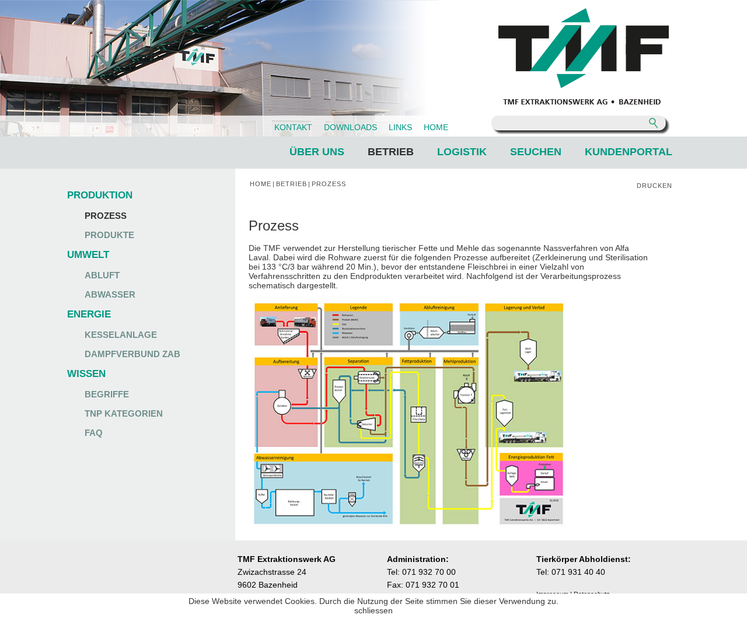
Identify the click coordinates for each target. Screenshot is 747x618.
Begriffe (107, 394)
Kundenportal (628, 152)
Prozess (106, 216)
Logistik (462, 152)
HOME (436, 127)
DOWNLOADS (350, 127)
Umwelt (88, 254)
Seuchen (535, 152)
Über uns (316, 152)
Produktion (99, 195)
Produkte (109, 235)
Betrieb (391, 152)
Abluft (102, 275)
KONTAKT (293, 127)
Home (260, 183)
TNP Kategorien (124, 413)
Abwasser (110, 294)
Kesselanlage (121, 335)
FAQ (94, 433)
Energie (89, 314)
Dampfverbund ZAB (132, 354)
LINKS (400, 127)
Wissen (86, 373)
